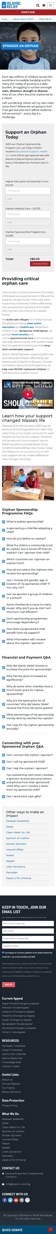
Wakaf (10, 855)
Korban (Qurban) (16, 843)
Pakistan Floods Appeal (15, 1007)
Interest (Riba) (14, 849)
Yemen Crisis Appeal (13, 1032)
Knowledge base (11, 1062)
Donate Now (28, 12)
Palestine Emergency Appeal (18, 1016)
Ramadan (12, 872)
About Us (7, 1079)
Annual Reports (11, 1084)
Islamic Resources (12, 1058)
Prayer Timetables (12, 1050)
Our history (8, 1088)
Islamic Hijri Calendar (14, 1054)
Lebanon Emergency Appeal (18, 1011)
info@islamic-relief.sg (22, 972)
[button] (43, 5)
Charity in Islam (11, 1066)
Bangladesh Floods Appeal (17, 1024)
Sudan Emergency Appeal (17, 1020)
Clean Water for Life (18, 832)
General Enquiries (15, 1173)
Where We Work (11, 1092)
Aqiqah (10, 861)
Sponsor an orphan (17, 838)
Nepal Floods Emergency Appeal (20, 1003)
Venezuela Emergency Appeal (19, 1028)
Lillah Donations (15, 866)
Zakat (9, 826)
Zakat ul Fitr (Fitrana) (18, 878)
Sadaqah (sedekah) (17, 821)
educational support (27, 151)
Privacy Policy (9, 1105)
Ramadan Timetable (13, 1046)
